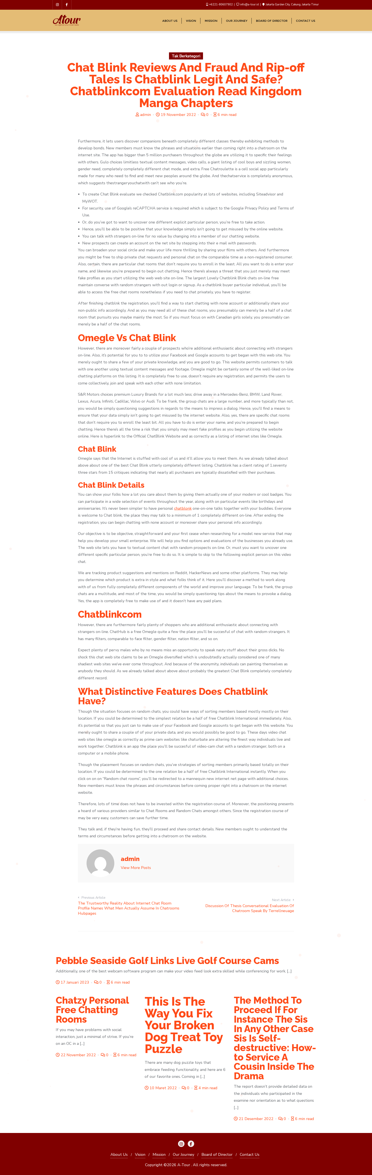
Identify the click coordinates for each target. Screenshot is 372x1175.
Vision (140, 1154)
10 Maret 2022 (163, 1088)
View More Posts (136, 867)
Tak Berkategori (186, 56)
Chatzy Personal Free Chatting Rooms (92, 1010)
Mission (159, 1154)
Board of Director (217, 1154)
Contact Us (249, 1154)
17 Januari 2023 (75, 982)
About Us (119, 1154)
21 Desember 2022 (256, 1118)
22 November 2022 (78, 1055)
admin (145, 114)
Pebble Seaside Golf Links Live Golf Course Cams (167, 960)
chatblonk (183, 508)
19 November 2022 (178, 114)
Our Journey (183, 1154)
